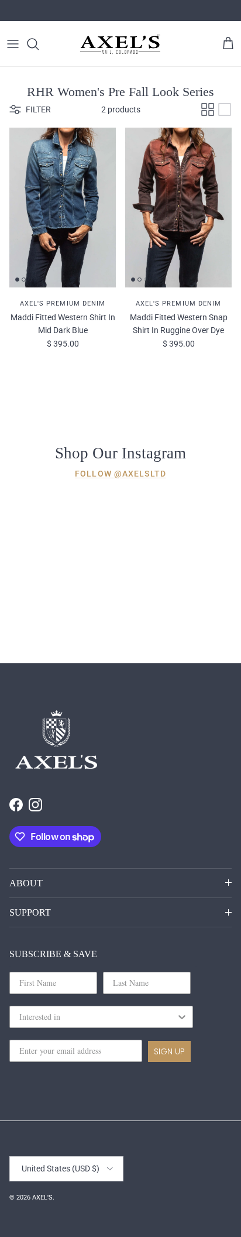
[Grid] (208, 109)
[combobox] (97, 1016)
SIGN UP (169, 1051)
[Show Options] (182, 1016)
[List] (225, 109)
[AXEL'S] (120, 43)
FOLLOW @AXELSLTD (120, 473)
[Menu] (13, 44)
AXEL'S (42, 1197)
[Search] (38, 44)
